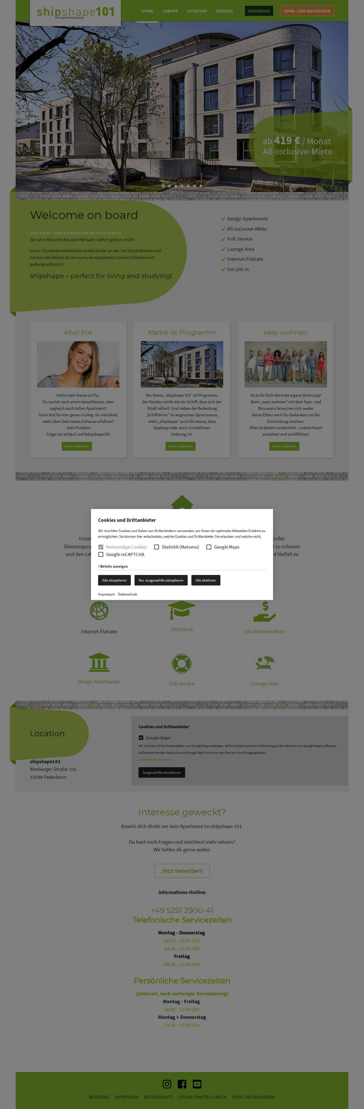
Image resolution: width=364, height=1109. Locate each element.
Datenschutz (127, 594)
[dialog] (182, 554)
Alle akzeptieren (114, 580)
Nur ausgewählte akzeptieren (161, 580)
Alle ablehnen (206, 580)
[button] (156, 547)
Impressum (106, 594)
